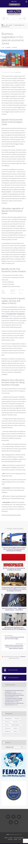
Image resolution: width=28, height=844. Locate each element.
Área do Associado (13, 670)
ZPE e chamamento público (11, 693)
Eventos (7, 721)
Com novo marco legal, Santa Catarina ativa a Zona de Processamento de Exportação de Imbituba (14, 549)
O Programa (11, 837)
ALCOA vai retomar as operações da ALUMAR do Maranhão (14, 569)
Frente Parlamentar (13, 677)
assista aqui (13, 4)
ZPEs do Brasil (10, 839)
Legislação (15, 721)
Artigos (17, 718)
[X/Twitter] (8, 817)
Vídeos (16, 731)
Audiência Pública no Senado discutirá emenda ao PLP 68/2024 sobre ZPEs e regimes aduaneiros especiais (14, 646)
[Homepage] (14, 12)
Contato (19, 839)
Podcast (15, 728)
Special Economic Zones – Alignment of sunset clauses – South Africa (14, 609)
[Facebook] (13, 817)
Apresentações (8, 718)
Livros (7, 725)
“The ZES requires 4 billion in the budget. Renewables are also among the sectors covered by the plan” (13, 700)
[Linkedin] (19, 817)
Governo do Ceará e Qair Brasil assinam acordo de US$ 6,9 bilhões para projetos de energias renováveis (14, 589)
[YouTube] (16, 822)
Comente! (9, 47)
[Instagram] (11, 822)
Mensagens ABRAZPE (16, 725)
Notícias (15, 47)
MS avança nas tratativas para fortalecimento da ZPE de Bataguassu (14, 628)
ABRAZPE (7, 834)
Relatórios (8, 731)
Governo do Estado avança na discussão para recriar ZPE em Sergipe (14, 637)
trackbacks (23, 656)
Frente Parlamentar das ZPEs (18, 837)
